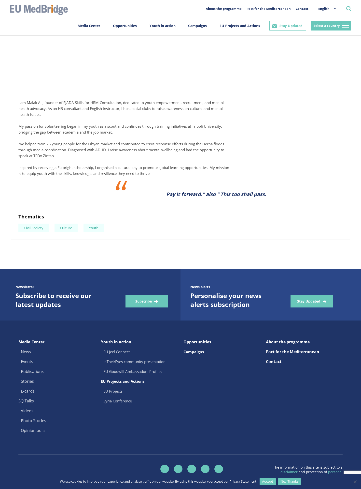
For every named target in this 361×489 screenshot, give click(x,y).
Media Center (89, 25)
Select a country (327, 25)
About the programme (224, 8)
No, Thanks (290, 481)
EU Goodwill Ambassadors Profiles (132, 371)
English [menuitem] (324, 8)
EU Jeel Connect (116, 351)
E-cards (15, 46)
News (26, 351)
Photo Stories (33, 420)
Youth (93, 228)
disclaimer (289, 472)
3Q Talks (26, 401)
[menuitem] (324, 8)
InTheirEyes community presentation (134, 361)
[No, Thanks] (354, 481)
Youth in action (163, 25)
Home (12, 44)
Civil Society (33, 228)
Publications (32, 371)
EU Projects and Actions (240, 25)
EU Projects (113, 391)
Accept (267, 481)
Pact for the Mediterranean (269, 8)
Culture (66, 228)
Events (27, 361)
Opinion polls (33, 430)
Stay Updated (291, 25)
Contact (302, 8)
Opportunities (125, 25)
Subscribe (143, 301)
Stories (27, 381)
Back (16, 65)
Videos (27, 410)
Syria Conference (117, 400)
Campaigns (197, 25)
